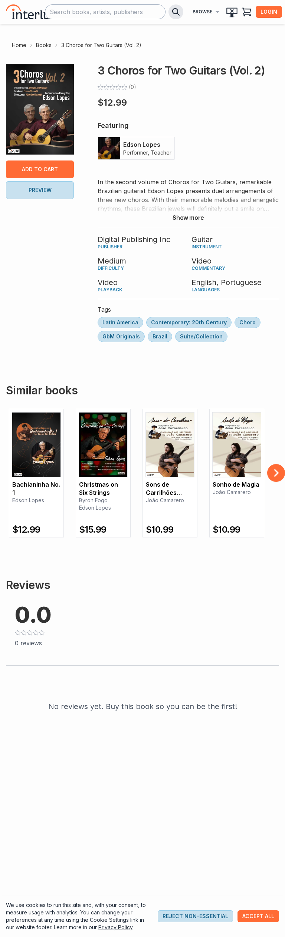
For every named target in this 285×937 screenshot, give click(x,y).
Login (269, 12)
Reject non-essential (195, 916)
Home (19, 45)
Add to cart (40, 169)
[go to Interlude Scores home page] (35, 11)
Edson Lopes (28, 500)
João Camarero (165, 500)
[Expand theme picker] (232, 12)
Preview (40, 190)
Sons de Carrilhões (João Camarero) (162, 489)
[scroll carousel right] (276, 473)
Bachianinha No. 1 (36, 488)
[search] (175, 11)
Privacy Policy (115, 927)
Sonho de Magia (236, 484)
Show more (188, 217)
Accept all (258, 916)
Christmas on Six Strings (98, 488)
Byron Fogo (93, 500)
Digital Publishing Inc (134, 239)
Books (44, 45)
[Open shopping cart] (247, 12)
